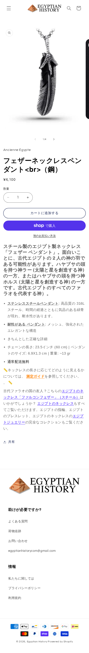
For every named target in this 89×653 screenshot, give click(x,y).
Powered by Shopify (60, 641)
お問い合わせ (18, 541)
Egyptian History (37, 641)
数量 (6, 188)
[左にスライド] (35, 139)
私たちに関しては (21, 578)
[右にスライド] (53, 139)
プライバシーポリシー (24, 588)
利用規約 (14, 598)
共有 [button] (11, 441)
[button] (8, 8)
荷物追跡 (14, 531)
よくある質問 (18, 521)
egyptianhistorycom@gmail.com (32, 550)
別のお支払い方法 (44, 236)
